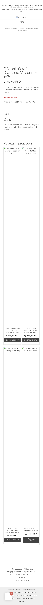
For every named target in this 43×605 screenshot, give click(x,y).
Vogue (21, 580)
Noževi (18, 590)
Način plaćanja (29, 599)
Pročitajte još (31, 540)
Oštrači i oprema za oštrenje (25, 593)
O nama (18, 599)
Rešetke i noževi (29, 590)
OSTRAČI (16, 29)
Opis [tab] (7, 114)
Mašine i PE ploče (12, 596)
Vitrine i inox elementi (29, 596)
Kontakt (22, 602)
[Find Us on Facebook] (22, 2)
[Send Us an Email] (19, 2)
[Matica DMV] (21, 17)
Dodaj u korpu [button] (12, 340)
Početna (8, 29)
